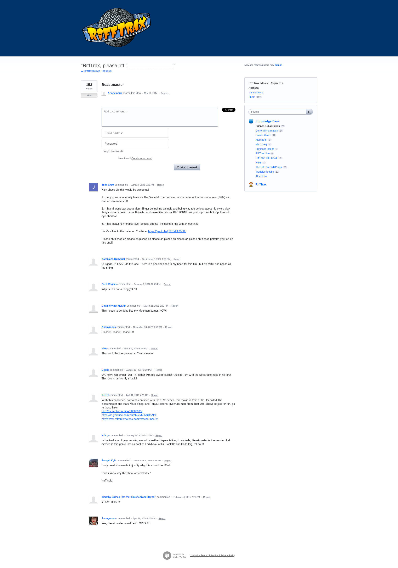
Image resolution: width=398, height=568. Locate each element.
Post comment (187, 167)
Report (160, 185)
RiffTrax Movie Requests (266, 83)
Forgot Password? (113, 151)
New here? (135, 158)
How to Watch (263, 135)
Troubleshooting (265, 171)
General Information (267, 130)
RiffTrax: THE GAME (267, 158)
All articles (261, 176)
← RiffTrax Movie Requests (96, 70)
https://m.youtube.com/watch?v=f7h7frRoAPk (129, 415)
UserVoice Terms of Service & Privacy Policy (212, 555)
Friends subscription (268, 126)
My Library (261, 144)
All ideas (254, 88)
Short (252, 97)
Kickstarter (261, 139)
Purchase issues (265, 148)
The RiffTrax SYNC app (269, 167)
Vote (89, 95)
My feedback (256, 92)
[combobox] (278, 111)
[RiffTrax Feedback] (117, 28)
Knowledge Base (267, 121)
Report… (165, 93)
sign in (278, 65)
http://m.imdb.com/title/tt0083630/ (122, 411)
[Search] (309, 111)
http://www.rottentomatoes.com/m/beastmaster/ (130, 419)
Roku (259, 162)
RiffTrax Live (263, 153)
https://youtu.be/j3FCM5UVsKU (167, 231)
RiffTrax (261, 184)
